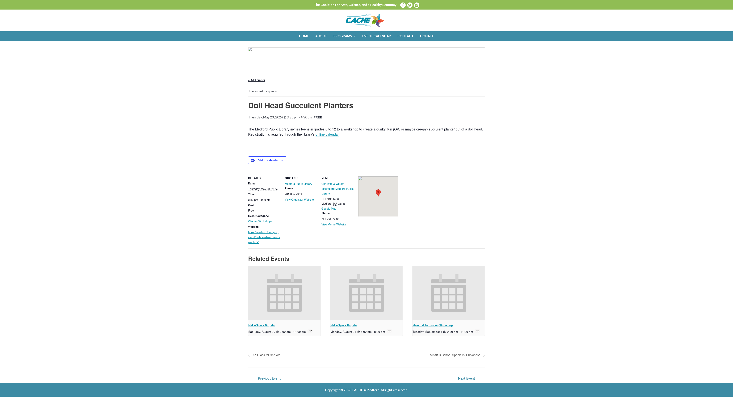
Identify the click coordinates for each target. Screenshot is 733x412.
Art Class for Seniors (266, 355)
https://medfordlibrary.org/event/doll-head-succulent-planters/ (264, 237)
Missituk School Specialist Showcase (455, 355)
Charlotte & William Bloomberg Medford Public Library (337, 189)
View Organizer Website (299, 199)
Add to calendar (268, 160)
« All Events (256, 80)
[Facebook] (403, 5)
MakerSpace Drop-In (261, 325)
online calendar (327, 134)
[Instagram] (416, 5)
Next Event (468, 378)
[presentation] (284, 293)
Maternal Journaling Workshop (433, 325)
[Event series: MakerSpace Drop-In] (310, 331)
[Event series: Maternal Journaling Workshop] (477, 331)
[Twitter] (410, 5)
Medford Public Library (298, 184)
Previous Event (267, 378)
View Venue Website (333, 224)
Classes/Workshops (260, 221)
